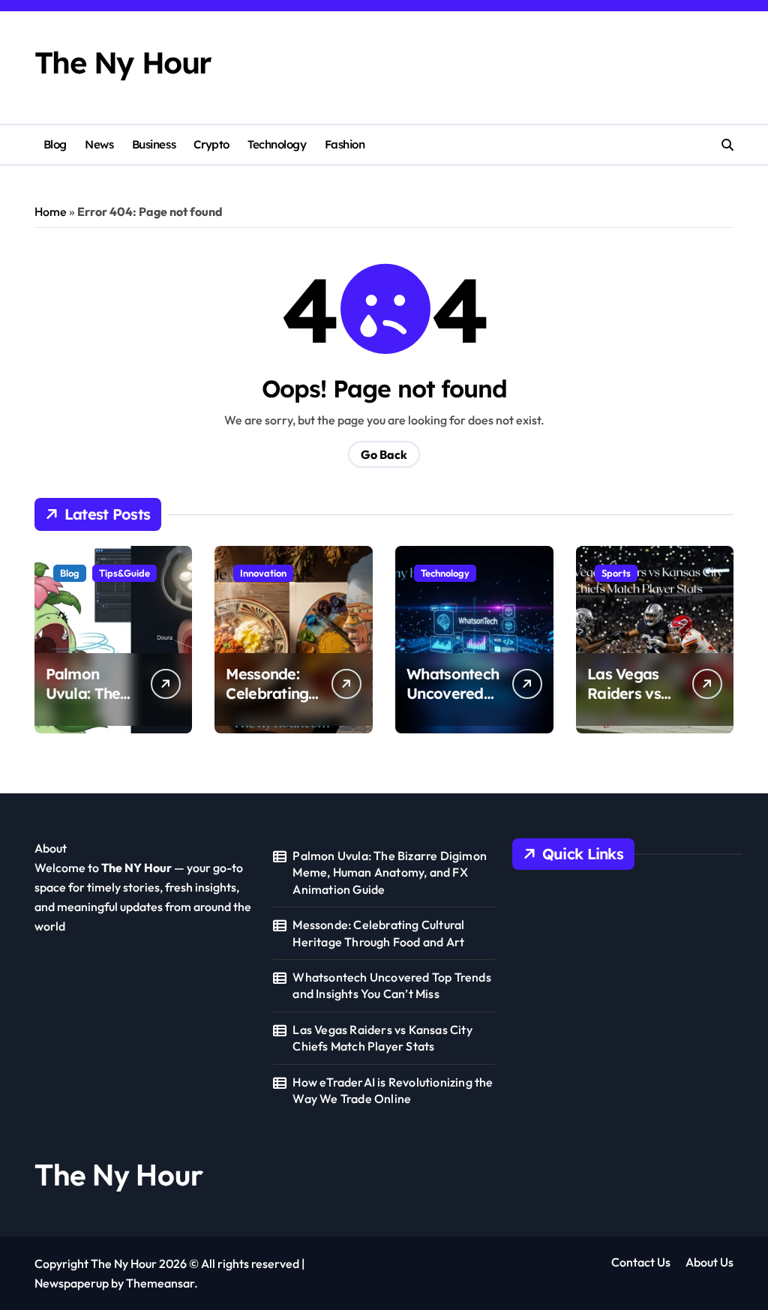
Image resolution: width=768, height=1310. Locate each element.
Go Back (384, 454)
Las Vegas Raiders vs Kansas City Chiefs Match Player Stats (382, 1038)
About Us (710, 1262)
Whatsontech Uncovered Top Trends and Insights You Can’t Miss (391, 985)
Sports (616, 573)
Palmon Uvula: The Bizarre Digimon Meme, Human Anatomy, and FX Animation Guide (389, 872)
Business (154, 144)
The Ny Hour (123, 62)
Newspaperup (71, 1283)
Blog (55, 144)
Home (50, 211)
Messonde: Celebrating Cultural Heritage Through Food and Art (378, 933)
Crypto (211, 144)
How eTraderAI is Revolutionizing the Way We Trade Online (392, 1090)
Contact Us (640, 1262)
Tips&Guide (124, 573)
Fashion (345, 144)
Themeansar (160, 1283)
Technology (277, 144)
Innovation (263, 573)
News (99, 144)
